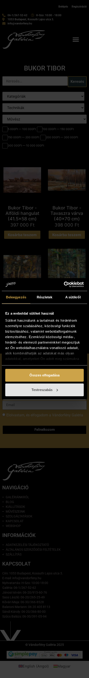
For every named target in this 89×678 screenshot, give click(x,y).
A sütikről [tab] (73, 297)
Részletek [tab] (44, 297)
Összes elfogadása (44, 375)
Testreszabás (41, 390)
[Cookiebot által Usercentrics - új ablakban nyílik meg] (64, 284)
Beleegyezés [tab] (16, 297)
